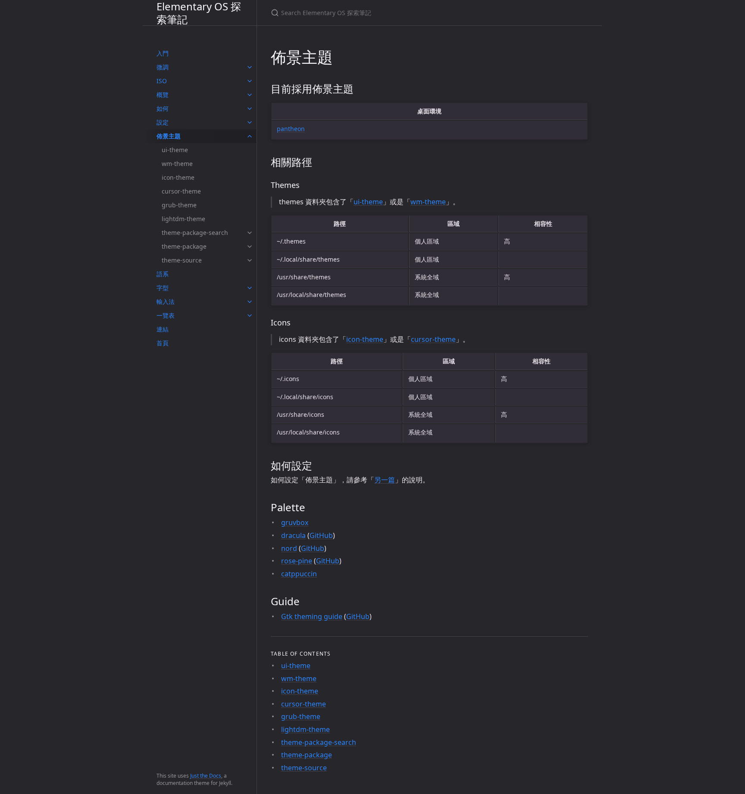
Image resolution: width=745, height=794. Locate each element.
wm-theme (177, 163)
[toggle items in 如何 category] (250, 109)
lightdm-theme (183, 219)
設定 (163, 122)
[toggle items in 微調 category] (250, 67)
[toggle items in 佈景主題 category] (250, 136)
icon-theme (178, 177)
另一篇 (384, 480)
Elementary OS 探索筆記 (199, 12)
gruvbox (294, 522)
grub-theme (179, 205)
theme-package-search (195, 232)
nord (289, 548)
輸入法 (166, 301)
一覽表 (166, 315)
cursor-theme (181, 191)
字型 (163, 288)
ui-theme (175, 150)
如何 (163, 108)
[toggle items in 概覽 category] (250, 95)
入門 (163, 53)
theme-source (182, 260)
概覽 (163, 95)
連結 (163, 329)
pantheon (291, 129)
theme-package (184, 246)
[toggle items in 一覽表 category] (250, 315)
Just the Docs (205, 775)
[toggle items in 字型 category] (250, 288)
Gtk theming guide (311, 616)
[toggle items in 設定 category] (250, 122)
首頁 (163, 343)
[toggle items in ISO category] (250, 81)
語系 (163, 274)
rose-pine (296, 561)
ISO (162, 81)
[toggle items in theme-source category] (250, 260)
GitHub (321, 535)
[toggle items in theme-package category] (250, 246)
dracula (293, 535)
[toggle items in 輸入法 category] (250, 302)
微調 (163, 67)
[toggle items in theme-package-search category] (250, 233)
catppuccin (299, 573)
